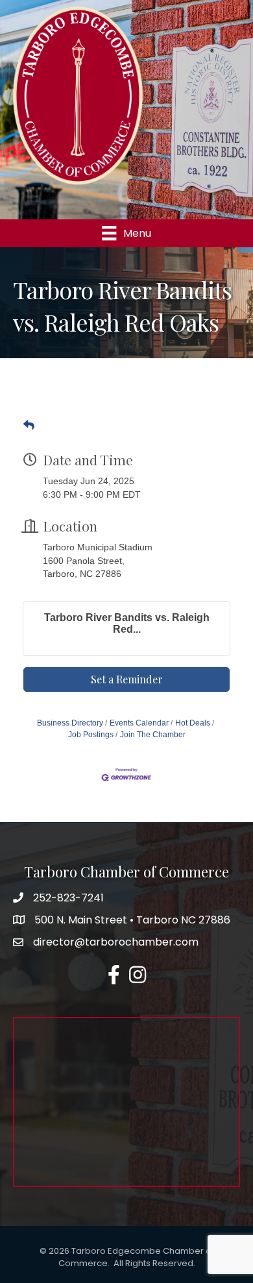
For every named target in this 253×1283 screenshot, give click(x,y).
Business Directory (70, 722)
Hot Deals (192, 722)
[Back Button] (28, 426)
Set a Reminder (127, 679)
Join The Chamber (153, 734)
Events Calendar (139, 722)
